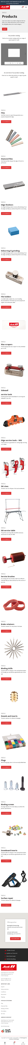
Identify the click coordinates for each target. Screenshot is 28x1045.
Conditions (3, 992)
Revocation (3, 994)
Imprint (2, 987)
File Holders (3, 1011)
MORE (4, 29)
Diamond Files (4, 1006)
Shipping (3, 997)
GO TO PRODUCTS (6, 121)
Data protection (5, 989)
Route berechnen (15, 938)
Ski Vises (3, 1014)
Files (2, 1003)
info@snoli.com (7, 979)
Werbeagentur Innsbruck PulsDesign (18, 1038)
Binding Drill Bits (5, 1009)
